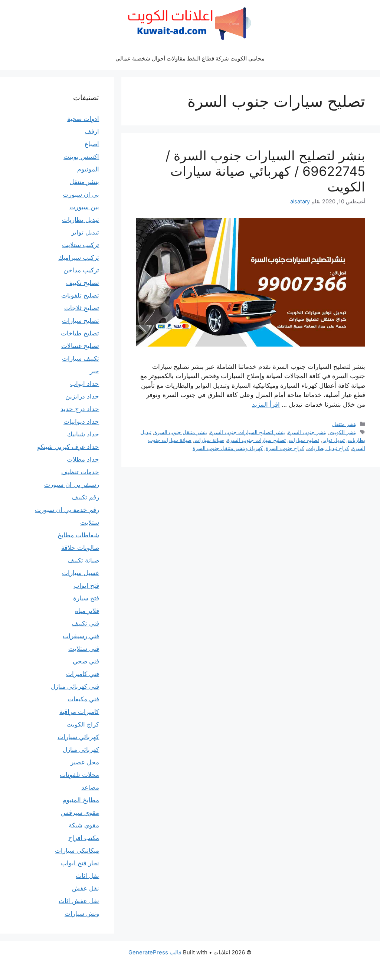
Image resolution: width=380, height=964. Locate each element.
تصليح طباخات (80, 333)
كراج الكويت (82, 724)
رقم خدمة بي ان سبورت (67, 510)
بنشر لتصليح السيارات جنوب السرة (247, 432)
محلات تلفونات (79, 774)
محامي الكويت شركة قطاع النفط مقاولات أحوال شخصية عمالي (190, 58)
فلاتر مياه (87, 610)
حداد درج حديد (79, 409)
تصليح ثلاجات (81, 308)
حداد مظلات (83, 459)
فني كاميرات (82, 674)
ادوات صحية (83, 118)
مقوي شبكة (84, 825)
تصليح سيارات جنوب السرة (256, 440)
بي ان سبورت (81, 194)
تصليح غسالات (80, 346)
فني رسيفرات (81, 636)
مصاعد (90, 787)
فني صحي (86, 661)
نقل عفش (85, 888)
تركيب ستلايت (80, 245)
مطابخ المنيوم (80, 800)
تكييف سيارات (80, 358)
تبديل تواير (333, 440)
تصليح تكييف (82, 282)
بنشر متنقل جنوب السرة (180, 432)
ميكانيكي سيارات (77, 850)
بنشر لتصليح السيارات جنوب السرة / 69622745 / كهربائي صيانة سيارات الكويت (265, 171)
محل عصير (85, 762)
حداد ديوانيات (81, 421)
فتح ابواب (86, 585)
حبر (94, 371)
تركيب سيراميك (78, 257)
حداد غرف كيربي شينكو (68, 446)
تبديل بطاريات (80, 219)
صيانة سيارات (209, 440)
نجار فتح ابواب (80, 863)
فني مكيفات (83, 699)
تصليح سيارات (304, 440)
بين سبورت (84, 207)
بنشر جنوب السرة (307, 432)
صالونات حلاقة (80, 547)
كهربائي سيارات (78, 737)
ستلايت (89, 522)
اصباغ (92, 144)
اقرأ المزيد (266, 404)
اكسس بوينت (81, 156)
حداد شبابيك (83, 434)
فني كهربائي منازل (75, 686)
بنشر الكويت (343, 432)
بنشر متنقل (344, 424)
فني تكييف (85, 623)
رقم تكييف (85, 497)
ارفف (92, 131)
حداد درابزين (82, 396)
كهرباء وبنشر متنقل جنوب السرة (228, 448)
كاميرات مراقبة (79, 711)
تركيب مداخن (81, 270)
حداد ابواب (84, 383)
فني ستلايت (83, 648)
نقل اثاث (87, 875)
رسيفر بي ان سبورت (71, 484)
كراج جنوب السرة (285, 448)
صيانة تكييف (83, 560)
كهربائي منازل (81, 749)
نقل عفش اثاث (79, 901)
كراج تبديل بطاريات (328, 448)
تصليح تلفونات (80, 295)
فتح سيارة (86, 598)
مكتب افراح (83, 838)
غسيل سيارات (80, 573)
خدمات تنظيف (80, 472)
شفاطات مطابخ (78, 535)
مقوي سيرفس (80, 812)
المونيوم (88, 169)
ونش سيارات (82, 913)
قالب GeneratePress (154, 952)
